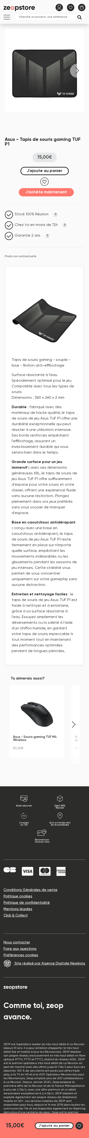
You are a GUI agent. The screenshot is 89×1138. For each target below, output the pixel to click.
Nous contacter (17, 942)
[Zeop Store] (20, 8)
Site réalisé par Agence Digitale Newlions (49, 963)
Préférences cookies (21, 955)
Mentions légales (18, 909)
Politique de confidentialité (27, 902)
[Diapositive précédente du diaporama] (15, 724)
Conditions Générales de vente (30, 890)
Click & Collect (16, 915)
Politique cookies (18, 896)
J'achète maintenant (46, 192)
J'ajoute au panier (44, 171)
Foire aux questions (20, 949)
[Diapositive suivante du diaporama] (74, 724)
